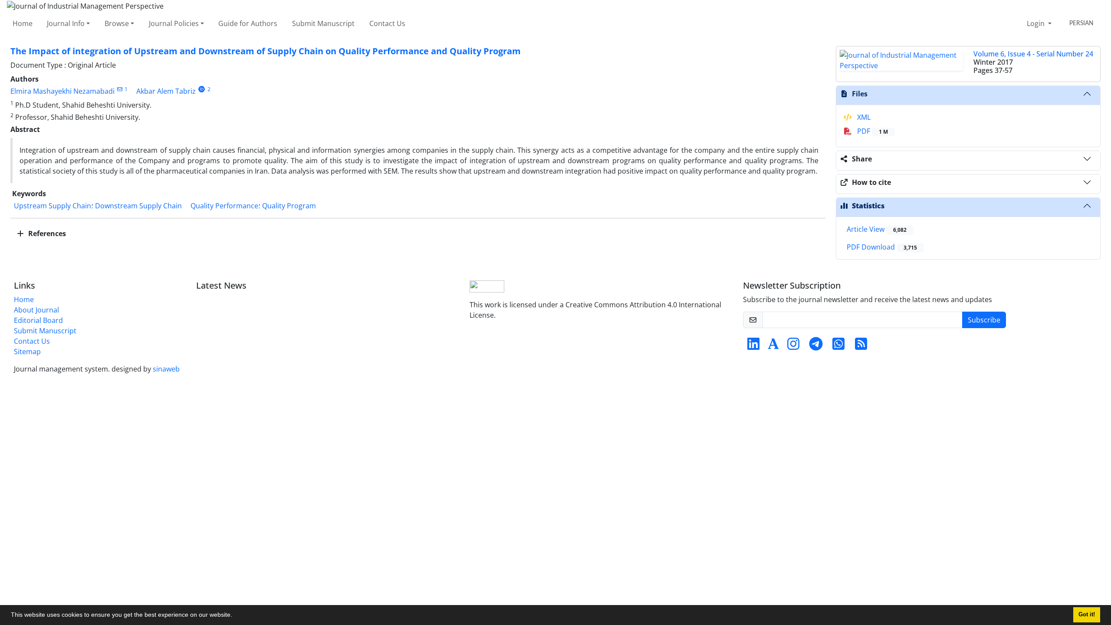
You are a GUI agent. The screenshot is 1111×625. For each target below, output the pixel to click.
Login (1036, 23)
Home (23, 23)
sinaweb (166, 369)
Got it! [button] (1086, 615)
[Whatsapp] (838, 346)
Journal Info (66, 23)
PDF (871, 131)
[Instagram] (793, 346)
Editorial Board (38, 320)
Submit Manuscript (323, 23)
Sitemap (27, 351)
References (46, 233)
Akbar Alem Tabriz (166, 91)
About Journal (36, 310)
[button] (235, 616)
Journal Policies (174, 23)
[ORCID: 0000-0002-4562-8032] (201, 89)
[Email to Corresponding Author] (119, 89)
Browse (117, 23)
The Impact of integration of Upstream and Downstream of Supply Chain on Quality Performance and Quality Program (265, 51)
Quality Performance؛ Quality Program (253, 206)
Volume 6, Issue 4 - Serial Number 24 (1033, 54)
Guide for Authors (247, 23)
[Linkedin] (753, 346)
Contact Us (387, 23)
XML (863, 117)
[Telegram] (815, 346)
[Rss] (861, 346)
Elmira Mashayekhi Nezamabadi (62, 91)
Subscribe (984, 320)
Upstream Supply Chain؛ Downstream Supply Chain (98, 206)
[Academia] (773, 346)
